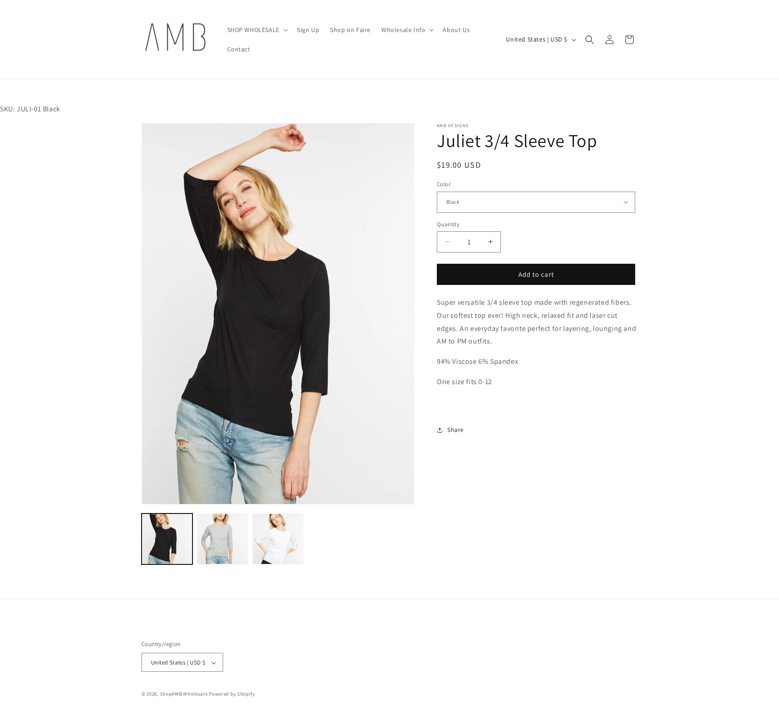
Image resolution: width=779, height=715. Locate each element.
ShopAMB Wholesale (184, 694)
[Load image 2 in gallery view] (222, 538)
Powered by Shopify (232, 694)
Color (443, 184)
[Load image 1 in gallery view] (167, 538)
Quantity (448, 224)
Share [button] (455, 430)
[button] (257, 29)
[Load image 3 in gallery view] (277, 538)
